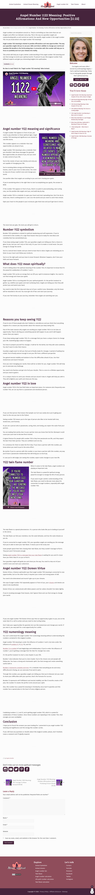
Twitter (68, 876)
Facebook (69, 874)
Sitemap (64, 891)
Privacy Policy (44, 891)
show (11, 64)
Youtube (69, 868)
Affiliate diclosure (55, 891)
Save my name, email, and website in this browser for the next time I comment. (30, 838)
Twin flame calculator (42, 882)
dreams (51, 582)
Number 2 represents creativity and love (16, 668)
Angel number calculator (43, 876)
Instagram (69, 879)
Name (5, 818)
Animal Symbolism (41, 865)
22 (21, 644)
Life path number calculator (44, 879)
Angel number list (41, 871)
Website (5, 831)
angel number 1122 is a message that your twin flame (25, 555)
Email (5, 825)
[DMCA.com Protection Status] (16, 874)
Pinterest (69, 871)
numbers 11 (14, 644)
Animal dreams (40, 868)
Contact (68, 865)
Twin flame (38, 874)
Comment (6, 798)
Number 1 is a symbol (10, 648)
